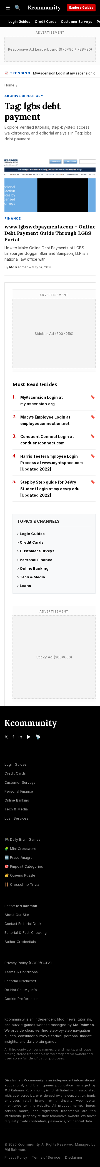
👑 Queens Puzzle (19, 875)
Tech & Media (16, 809)
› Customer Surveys (35, 551)
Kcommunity (44, 7)
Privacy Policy (15, 1157)
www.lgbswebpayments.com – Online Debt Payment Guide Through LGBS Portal (50, 233)
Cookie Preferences (21, 999)
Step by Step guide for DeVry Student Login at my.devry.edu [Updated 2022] (49, 488)
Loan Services (16, 818)
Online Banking (16, 800)
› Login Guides (31, 533)
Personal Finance (18, 791)
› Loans (24, 585)
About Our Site (16, 915)
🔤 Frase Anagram (20, 857)
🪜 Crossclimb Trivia (21, 884)
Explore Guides (81, 7)
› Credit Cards (30, 542)
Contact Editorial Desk (22, 924)
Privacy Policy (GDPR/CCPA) (28, 963)
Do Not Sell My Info (20, 990)
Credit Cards (45, 21)
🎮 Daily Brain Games (22, 839)
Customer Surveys (76, 21)
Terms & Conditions (21, 972)
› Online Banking (33, 568)
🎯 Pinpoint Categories (23, 866)
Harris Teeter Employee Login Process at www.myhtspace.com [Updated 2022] (51, 463)
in (20, 737)
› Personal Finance (34, 560)
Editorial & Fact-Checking (25, 932)
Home (9, 85)
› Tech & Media (31, 577)
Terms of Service (46, 1157)
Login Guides (19, 21)
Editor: (20, 906)
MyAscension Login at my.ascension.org (66, 73)
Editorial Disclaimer (20, 981)
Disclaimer (73, 1157)
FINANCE (12, 218)
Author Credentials (20, 942)
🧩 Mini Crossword (20, 849)
